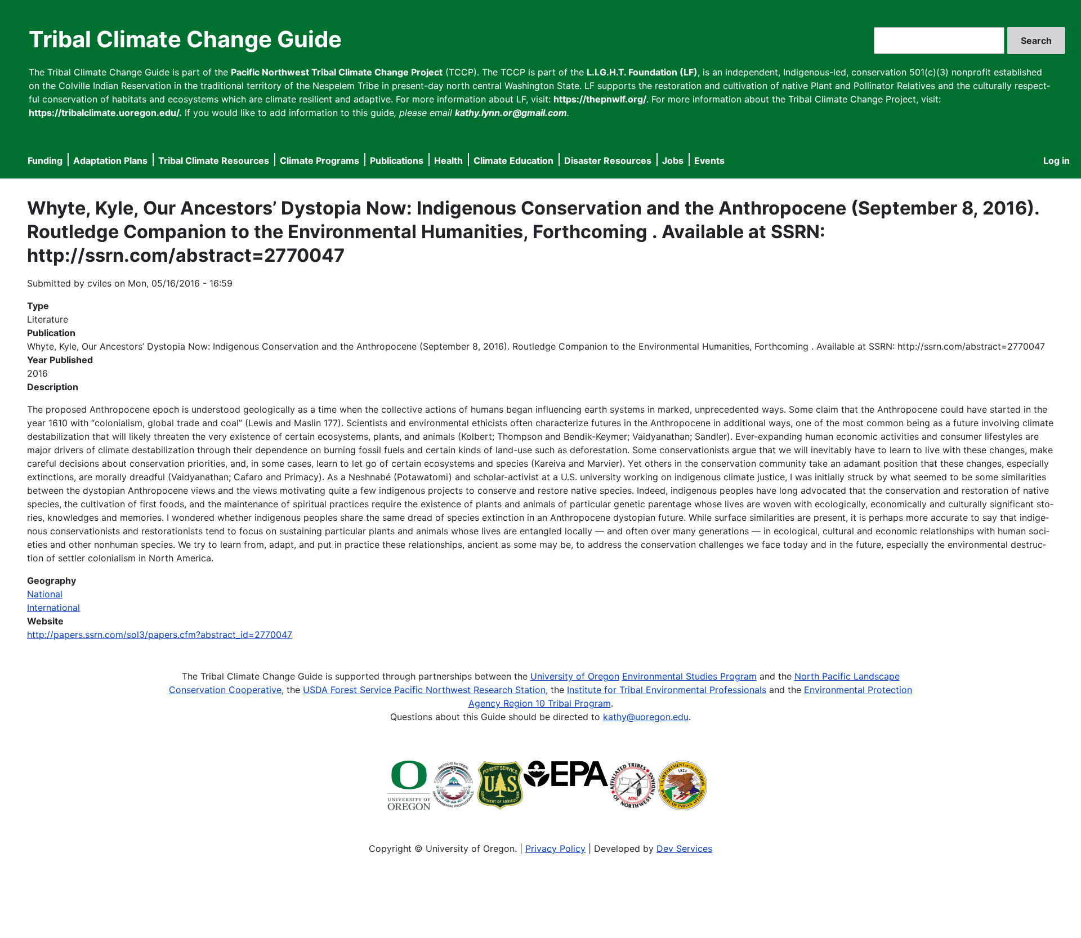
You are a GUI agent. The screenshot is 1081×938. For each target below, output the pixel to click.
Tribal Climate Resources (213, 160)
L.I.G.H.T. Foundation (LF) (642, 72)
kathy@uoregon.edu (646, 716)
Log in (1056, 160)
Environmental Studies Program (689, 676)
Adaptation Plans (110, 160)
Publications (396, 160)
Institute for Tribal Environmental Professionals (666, 689)
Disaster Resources (607, 160)
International (53, 607)
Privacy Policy (555, 848)
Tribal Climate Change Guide (185, 39)
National (44, 594)
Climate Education (513, 160)
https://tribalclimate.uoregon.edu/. (105, 112)
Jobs (673, 160)
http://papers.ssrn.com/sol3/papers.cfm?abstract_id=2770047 (159, 634)
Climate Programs (319, 160)
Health (448, 160)
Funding (45, 160)
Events (709, 160)
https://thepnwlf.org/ (599, 99)
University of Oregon (574, 676)
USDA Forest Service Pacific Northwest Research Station (424, 689)
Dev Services (684, 848)
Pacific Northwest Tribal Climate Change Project (337, 72)
